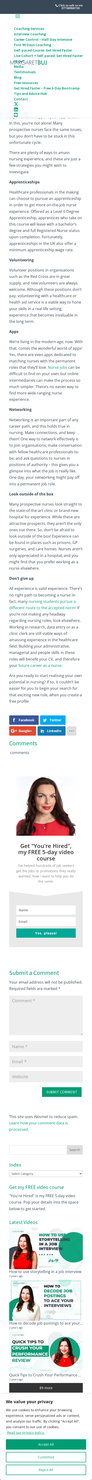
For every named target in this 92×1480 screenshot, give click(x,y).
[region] (46, 1437)
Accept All (46, 1444)
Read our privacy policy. (26, 1432)
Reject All (46, 1470)
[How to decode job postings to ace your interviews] (46, 1300)
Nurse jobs (57, 367)
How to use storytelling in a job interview (45, 1271)
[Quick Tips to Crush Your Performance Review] (46, 1352)
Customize (46, 1457)
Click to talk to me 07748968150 (71, 6)
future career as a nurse (39, 665)
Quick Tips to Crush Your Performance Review (50, 1375)
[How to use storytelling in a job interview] (46, 1248)
